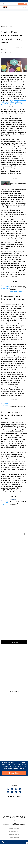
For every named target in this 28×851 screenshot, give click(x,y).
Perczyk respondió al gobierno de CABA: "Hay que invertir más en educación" (18, 503)
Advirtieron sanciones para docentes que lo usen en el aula (17, 405)
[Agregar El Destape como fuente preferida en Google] (14, 55)
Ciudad (14, 536)
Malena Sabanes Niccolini (17, 291)
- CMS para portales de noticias (15, 842)
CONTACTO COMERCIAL (14, 834)
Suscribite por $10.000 (23, 3)
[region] (14, 21)
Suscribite (14, 773)
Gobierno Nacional (9, 534)
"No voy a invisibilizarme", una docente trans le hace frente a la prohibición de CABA (18, 287)
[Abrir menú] (2, 4)
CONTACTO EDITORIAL (14, 837)
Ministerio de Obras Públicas (14, 532)
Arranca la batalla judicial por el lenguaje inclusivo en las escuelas (18, 184)
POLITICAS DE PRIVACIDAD (14, 831)
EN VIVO (25, 7)
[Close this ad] (27, 843)
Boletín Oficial (20, 534)
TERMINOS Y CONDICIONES (14, 828)
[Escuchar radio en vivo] (2, 7)
